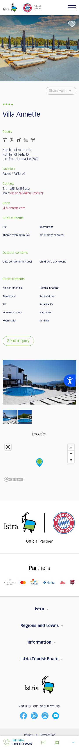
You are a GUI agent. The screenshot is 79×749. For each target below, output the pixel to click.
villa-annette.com (14, 208)
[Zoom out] (71, 453)
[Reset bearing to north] (71, 460)
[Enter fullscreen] (8, 447)
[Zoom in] (71, 447)
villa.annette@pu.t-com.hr (26, 193)
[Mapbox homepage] (13, 479)
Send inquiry (18, 341)
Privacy (28, 735)
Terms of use (47, 735)
